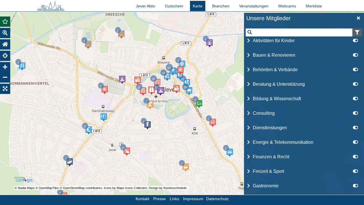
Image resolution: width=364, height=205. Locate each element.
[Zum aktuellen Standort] (5, 56)
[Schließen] (358, 18)
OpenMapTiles (49, 188)
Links (174, 198)
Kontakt (142, 198)
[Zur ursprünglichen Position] (5, 44)
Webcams (287, 6)
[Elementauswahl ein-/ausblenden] (5, 22)
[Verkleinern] (5, 77)
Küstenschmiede (175, 188)
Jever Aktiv (145, 6)
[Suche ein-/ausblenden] (5, 33)
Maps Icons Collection (132, 188)
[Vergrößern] (5, 67)
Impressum (193, 198)
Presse (159, 198)
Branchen (220, 6)
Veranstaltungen (253, 6)
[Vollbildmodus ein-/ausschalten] (5, 89)
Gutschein (174, 6)
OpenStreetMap (74, 188)
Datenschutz (217, 198)
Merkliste (314, 6)
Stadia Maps (27, 188)
